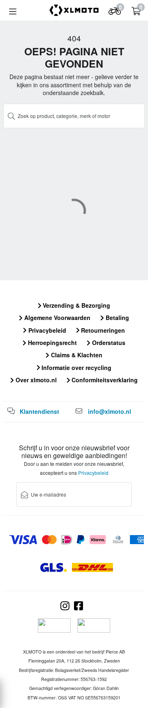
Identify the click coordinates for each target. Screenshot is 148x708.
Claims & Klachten (75, 355)
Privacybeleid (46, 330)
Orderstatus (107, 342)
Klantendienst (39, 411)
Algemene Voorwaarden (56, 317)
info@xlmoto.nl (109, 411)
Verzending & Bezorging (75, 305)
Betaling (116, 317)
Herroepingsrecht (51, 342)
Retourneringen (102, 330)
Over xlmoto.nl (35, 380)
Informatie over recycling (75, 367)
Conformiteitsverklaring (104, 380)
